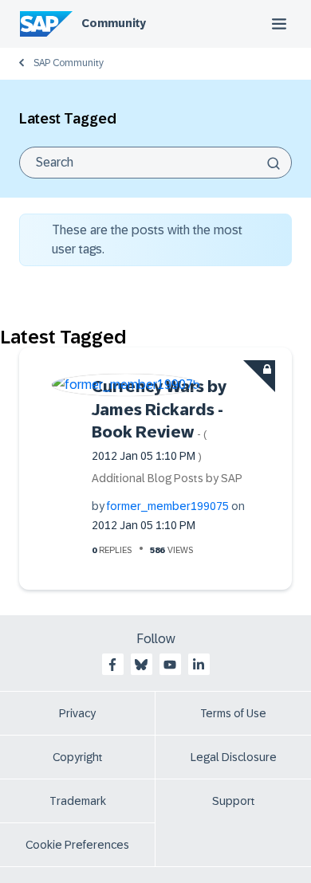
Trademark (77, 801)
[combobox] (155, 163)
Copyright (78, 757)
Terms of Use (233, 713)
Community (113, 23)
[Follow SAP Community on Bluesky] (141, 664)
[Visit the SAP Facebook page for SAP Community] (112, 664)
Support (233, 801)
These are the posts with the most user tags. (147, 239)
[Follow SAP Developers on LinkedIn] (198, 664)
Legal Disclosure (234, 757)
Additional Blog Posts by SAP (167, 478)
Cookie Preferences (77, 844)
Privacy (77, 713)
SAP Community (68, 63)
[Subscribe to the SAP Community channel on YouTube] (169, 664)
